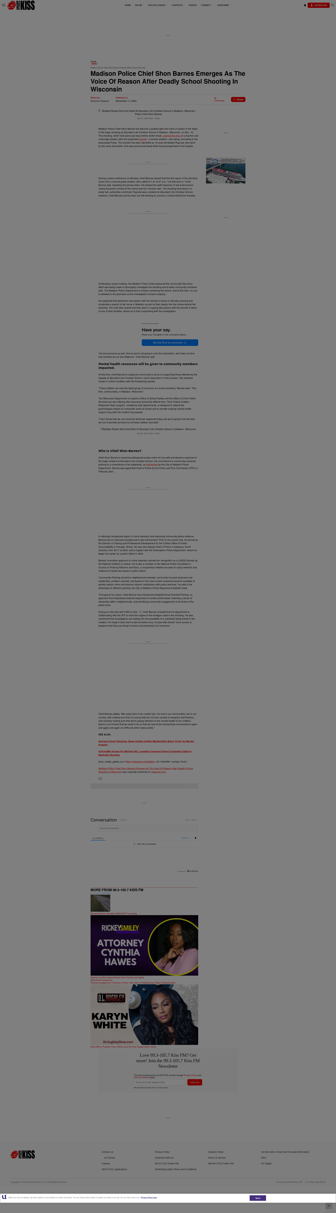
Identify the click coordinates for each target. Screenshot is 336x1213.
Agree (257, 1198)
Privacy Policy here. (149, 1197)
